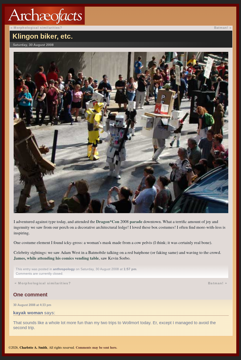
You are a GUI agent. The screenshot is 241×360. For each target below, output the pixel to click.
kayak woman (28, 312)
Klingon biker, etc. (42, 36)
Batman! (221, 27)
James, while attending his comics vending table (56, 258)
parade (136, 221)
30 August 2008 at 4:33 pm (32, 305)
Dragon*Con (107, 221)
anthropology (64, 269)
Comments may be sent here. (96, 347)
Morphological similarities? (38, 27)
